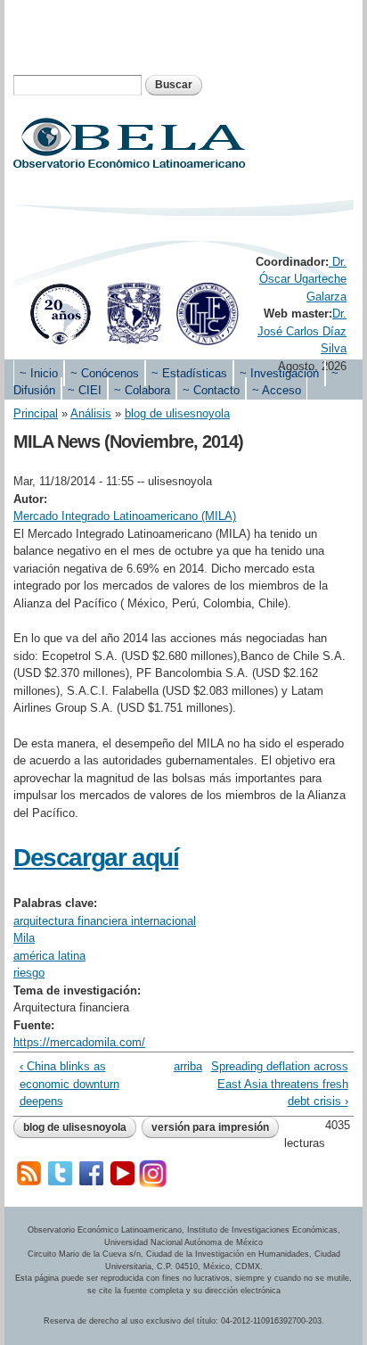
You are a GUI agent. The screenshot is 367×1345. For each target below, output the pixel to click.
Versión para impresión (210, 1127)
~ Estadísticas (189, 373)
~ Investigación (279, 373)
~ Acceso (276, 390)
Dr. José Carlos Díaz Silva (302, 331)
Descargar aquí (95, 857)
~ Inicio (39, 373)
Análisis (90, 413)
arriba (180, 1066)
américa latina (49, 955)
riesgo (29, 972)
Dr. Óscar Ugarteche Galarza (303, 279)
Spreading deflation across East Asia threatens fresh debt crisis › (279, 1084)
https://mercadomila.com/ (79, 1042)
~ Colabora (142, 390)
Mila (24, 938)
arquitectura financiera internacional (104, 921)
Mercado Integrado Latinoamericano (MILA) (124, 516)
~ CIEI (85, 390)
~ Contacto (211, 390)
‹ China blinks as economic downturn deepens (69, 1084)
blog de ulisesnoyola (177, 413)
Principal (35, 413)
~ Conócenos (104, 373)
